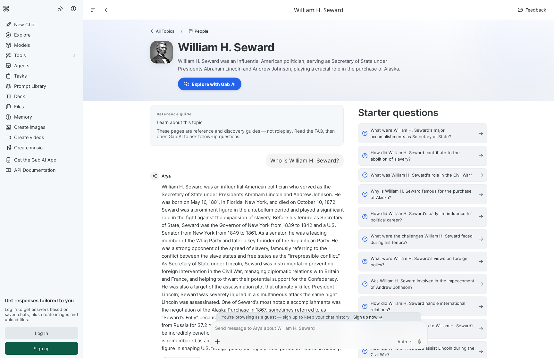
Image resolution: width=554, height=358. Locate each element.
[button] (41, 25)
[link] (6, 9)
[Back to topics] (106, 10)
